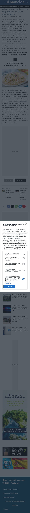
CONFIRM (9, 286)
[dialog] (15, 256)
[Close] (26, 224)
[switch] (23, 258)
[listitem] (15, 254)
